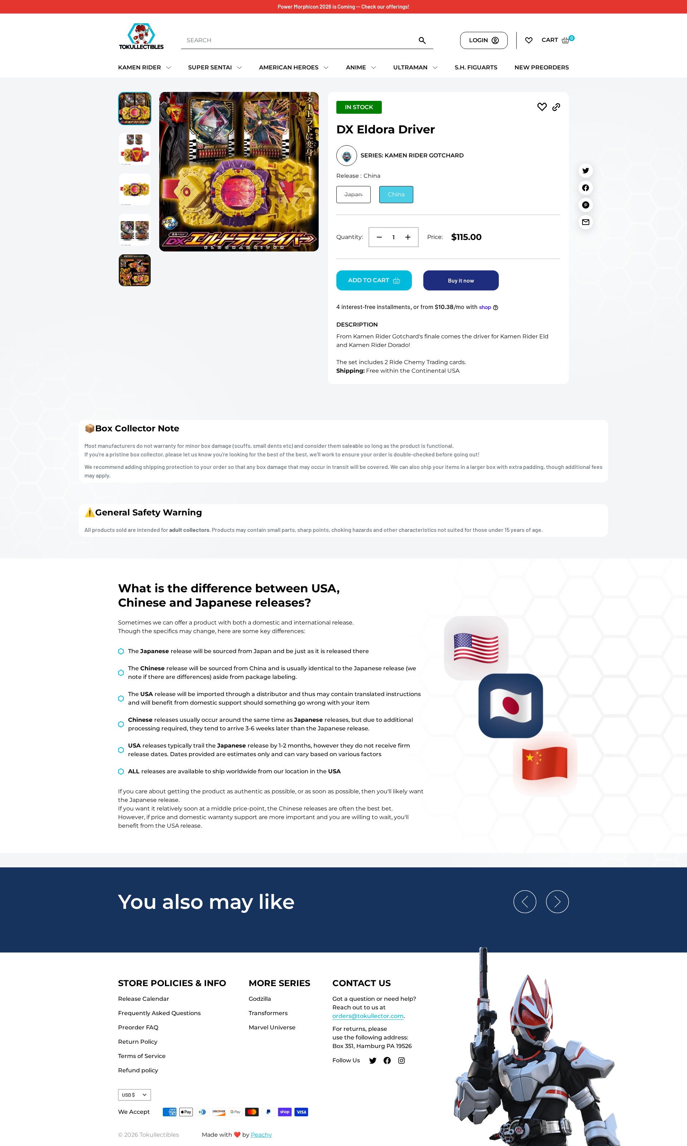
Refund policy (138, 1070)
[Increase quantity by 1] (410, 237)
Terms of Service (142, 1056)
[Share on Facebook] (586, 188)
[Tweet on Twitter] (586, 170)
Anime (356, 67)
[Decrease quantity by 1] (377, 237)
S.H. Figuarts (476, 67)
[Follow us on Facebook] (387, 1061)
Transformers (268, 1013)
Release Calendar (143, 998)
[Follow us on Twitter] (373, 1061)
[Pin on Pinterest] (586, 205)
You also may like (206, 902)
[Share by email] (586, 222)
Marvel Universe (272, 1027)
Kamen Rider (139, 67)
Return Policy (137, 1041)
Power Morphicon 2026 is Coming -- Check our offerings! (343, 6)
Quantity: (349, 237)
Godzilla (260, 998)
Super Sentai (210, 67)
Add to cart (368, 280)
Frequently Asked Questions (159, 1013)
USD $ (128, 1095)
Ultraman (410, 67)
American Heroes (288, 67)
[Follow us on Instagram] (401, 1061)
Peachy (261, 1134)
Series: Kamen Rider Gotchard (412, 155)
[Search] (422, 40)
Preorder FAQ (138, 1027)
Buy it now (461, 280)
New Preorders (542, 67)
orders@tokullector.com (368, 1016)
